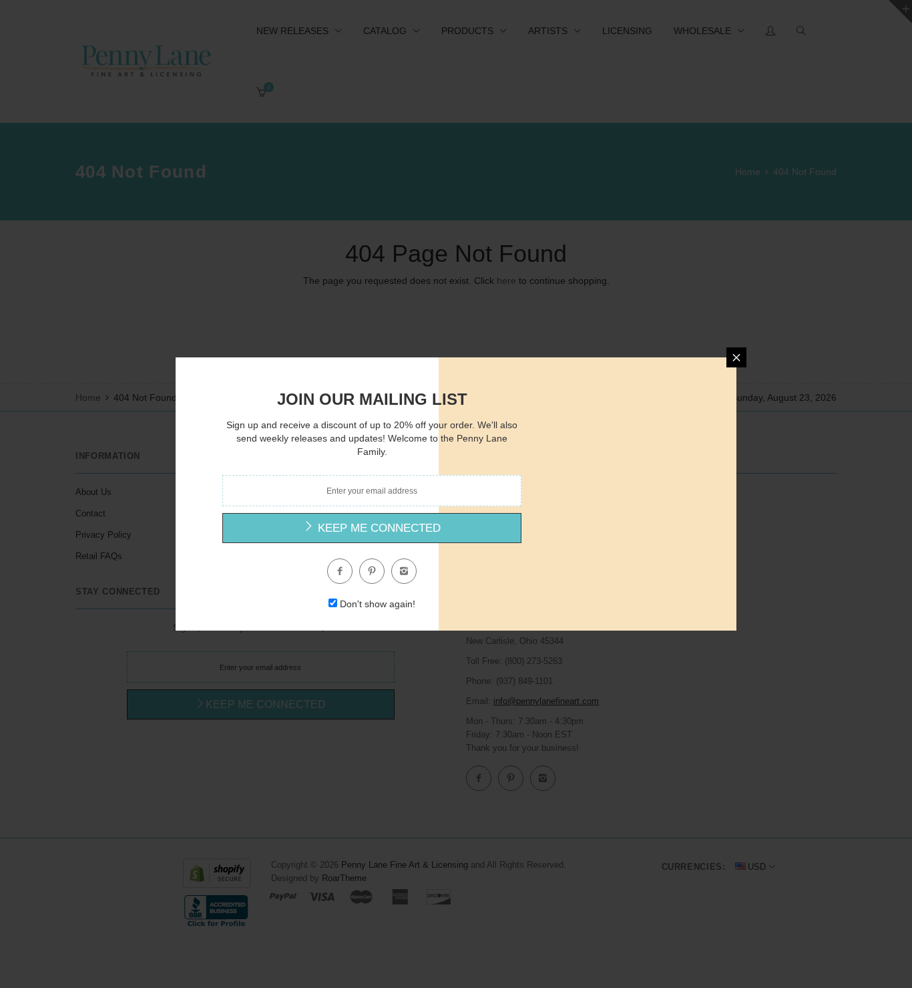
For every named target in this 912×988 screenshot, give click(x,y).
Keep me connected (377, 528)
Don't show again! (377, 604)
